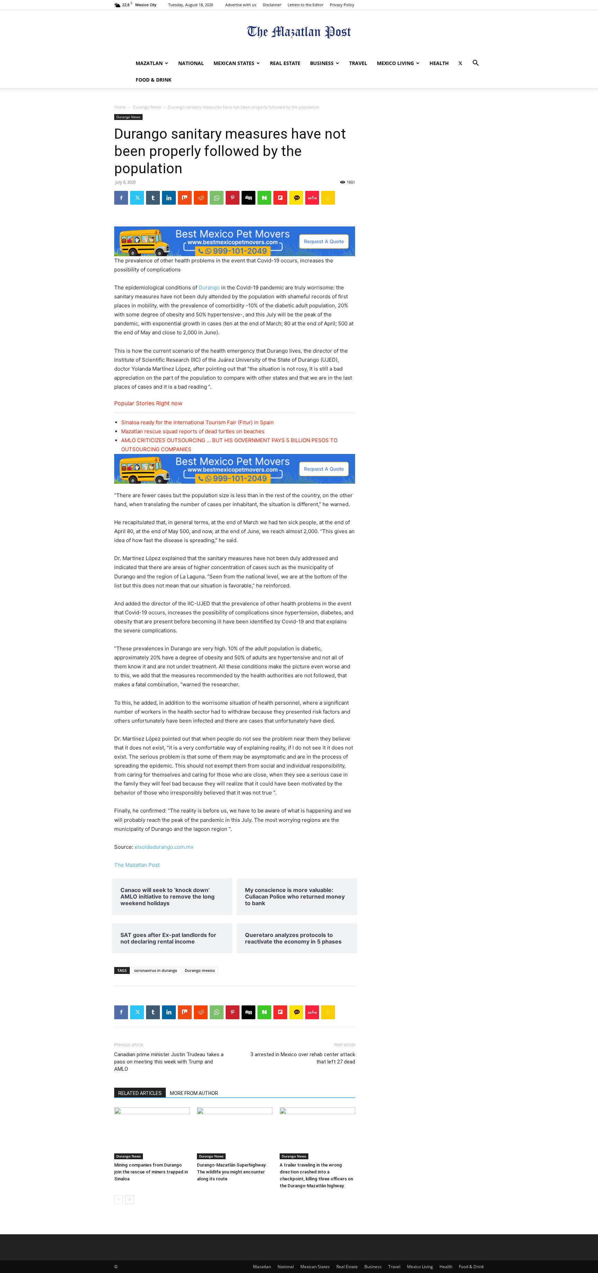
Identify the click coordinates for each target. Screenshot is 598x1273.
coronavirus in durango (155, 970)
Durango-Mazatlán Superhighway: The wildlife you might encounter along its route (231, 1171)
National (191, 63)
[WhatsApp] (217, 198)
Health (439, 63)
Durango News (147, 107)
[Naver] (264, 198)
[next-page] (129, 1199)
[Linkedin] (169, 198)
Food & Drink (153, 79)
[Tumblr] (153, 198)
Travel (358, 63)
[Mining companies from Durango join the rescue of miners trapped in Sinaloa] (152, 1133)
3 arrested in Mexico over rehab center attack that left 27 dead (303, 1058)
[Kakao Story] (296, 198)
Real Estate (285, 63)
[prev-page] (118, 1199)
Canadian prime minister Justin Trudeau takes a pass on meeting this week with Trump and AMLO (169, 1061)
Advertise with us (240, 4)
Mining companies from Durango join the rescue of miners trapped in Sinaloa (151, 1171)
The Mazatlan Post (137, 865)
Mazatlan (149, 63)
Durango (210, 287)
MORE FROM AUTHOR (194, 1093)
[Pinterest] (232, 198)
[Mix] (185, 198)
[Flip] (280, 198)
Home (120, 107)
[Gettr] (312, 198)
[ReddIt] (201, 198)
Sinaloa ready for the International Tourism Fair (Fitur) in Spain (197, 422)
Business (322, 63)
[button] (475, 64)
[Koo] (328, 198)
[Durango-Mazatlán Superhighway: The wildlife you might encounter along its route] (234, 1133)
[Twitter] (460, 63)
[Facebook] (121, 198)
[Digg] (248, 198)
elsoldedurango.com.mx (164, 847)
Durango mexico (200, 970)
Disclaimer (272, 4)
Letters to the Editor (305, 4)
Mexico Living (395, 63)
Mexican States (234, 63)
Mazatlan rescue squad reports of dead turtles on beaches (192, 431)
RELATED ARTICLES (140, 1093)
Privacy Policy (342, 4)
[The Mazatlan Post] (299, 33)
